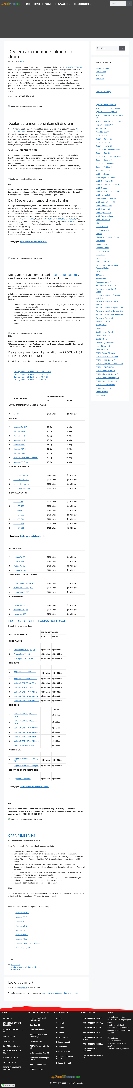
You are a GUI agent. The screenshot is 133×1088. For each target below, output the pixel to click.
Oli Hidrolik (60, 1023)
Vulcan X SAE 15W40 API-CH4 (26, 692)
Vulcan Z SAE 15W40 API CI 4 (26, 737)
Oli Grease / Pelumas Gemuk (64, 1057)
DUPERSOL (70, 219)
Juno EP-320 (19, 519)
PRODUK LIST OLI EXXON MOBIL (93, 1038)
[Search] (129, 3)
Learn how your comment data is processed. (60, 993)
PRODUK (48, 4)
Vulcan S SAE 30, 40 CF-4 (25, 683)
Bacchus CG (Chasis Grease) (26, 458)
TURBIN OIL (7, 1037)
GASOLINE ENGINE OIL (10, 1031)
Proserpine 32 (19, 605)
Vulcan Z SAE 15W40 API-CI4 (26, 696)
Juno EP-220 (19, 515)
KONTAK (37, 4)
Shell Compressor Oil (38, 1064)
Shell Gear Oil (35, 1025)
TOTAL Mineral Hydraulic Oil (39, 1047)
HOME (27, 4)
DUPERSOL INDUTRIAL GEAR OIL (12, 1024)
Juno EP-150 (19, 510)
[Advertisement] (66, 23)
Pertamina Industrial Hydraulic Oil (38, 1019)
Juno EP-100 (19, 506)
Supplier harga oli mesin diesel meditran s (25, 967)
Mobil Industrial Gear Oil (39, 1053)
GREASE (6, 1018)
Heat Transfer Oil (63, 1051)
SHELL (25, 219)
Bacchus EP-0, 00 (21, 462)
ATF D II (17, 414)
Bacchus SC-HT (20, 427)
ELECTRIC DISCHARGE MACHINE (12, 1068)
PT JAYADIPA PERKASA (71, 67)
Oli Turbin (60, 1032)
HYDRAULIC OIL (9, 1058)
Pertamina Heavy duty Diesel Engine (38, 1035)
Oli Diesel (60, 1028)
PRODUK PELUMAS (81, 4)
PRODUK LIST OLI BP (91, 1032)
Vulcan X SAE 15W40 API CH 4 (27, 728)
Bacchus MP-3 (20, 449)
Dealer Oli (100, 79)
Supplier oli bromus (17, 969)
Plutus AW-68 (19, 566)
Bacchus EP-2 (19, 431)
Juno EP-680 (19, 528)
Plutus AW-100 (20, 570)
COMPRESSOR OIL (10, 1046)
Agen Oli (99, 75)
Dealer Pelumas (102, 68)
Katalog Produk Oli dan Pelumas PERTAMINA (32, 372)
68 (33, 583)
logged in (23, 988)
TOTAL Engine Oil (36, 1069)
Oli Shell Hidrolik (36, 1041)
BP (46, 219)
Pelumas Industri (63, 1042)
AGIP (50, 219)
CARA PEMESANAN (22, 835)
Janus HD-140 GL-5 (22, 489)
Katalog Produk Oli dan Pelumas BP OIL (30, 380)
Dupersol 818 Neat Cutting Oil (26, 766)
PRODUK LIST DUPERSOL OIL (93, 1057)
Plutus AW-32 (19, 557)
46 (30, 583)
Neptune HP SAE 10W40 (24, 745)
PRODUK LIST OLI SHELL (93, 1044)
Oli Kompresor (62, 1037)
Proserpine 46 (19, 610)
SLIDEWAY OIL (9, 1041)
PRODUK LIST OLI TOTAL (93, 1023)
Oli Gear (59, 1018)
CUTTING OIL (8, 1062)
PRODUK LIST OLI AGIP (92, 1028)
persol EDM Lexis (23, 779)
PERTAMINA (70, 222)
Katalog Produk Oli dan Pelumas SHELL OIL (32, 374)
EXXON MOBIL (59, 219)
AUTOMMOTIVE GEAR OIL (12, 1052)
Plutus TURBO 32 (21, 583)
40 (30, 714)
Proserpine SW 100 (22, 654)
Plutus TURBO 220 (21, 592)
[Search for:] (107, 48)
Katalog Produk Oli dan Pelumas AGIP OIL (31, 377)
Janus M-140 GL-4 (21, 480)
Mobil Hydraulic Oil (37, 1030)
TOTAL (31, 219)
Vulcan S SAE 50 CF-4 (23, 687)
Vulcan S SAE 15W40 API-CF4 (26, 701)
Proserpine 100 (20, 614)
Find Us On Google (103, 92)
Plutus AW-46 (19, 561)
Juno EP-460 (19, 524)
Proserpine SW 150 (22, 659)
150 (31, 588)
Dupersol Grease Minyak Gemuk (39, 1059)
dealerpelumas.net (64, 274)
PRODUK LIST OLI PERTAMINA (90, 1050)
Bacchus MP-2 (19, 445)
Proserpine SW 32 (21, 650)
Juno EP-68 (18, 502)
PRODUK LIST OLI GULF (92, 1018)
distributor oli (15, 965)
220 (32, 659)
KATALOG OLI (63, 4)
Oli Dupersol (101, 72)
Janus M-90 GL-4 (21, 475)
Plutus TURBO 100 (21, 588)
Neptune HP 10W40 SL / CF (25, 679)
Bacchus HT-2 (19, 436)
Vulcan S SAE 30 (21, 714)
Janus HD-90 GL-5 (21, 484)
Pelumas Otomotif (63, 1063)
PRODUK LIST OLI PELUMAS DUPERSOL (37, 621)
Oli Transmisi (61, 1047)
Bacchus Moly (19, 453)
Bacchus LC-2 (19, 440)
